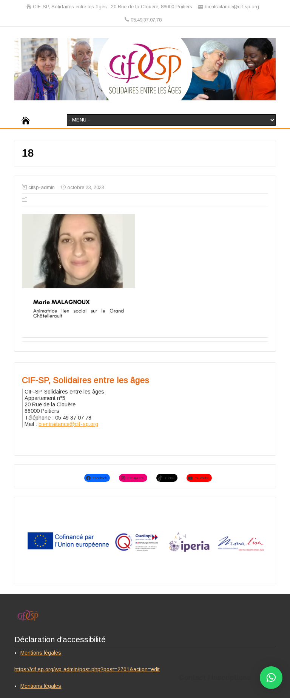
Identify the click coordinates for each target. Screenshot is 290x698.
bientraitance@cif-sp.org (68, 424)
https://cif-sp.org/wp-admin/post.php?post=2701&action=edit (87, 669)
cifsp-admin (41, 187)
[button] (271, 677)
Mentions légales (40, 653)
